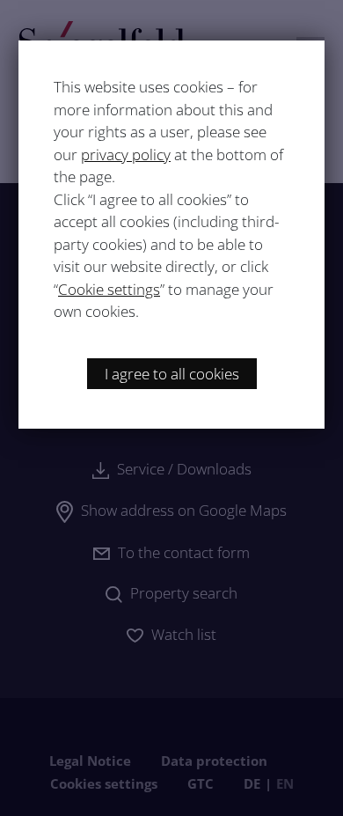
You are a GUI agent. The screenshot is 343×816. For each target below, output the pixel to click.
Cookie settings (109, 289)
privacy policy (126, 154)
